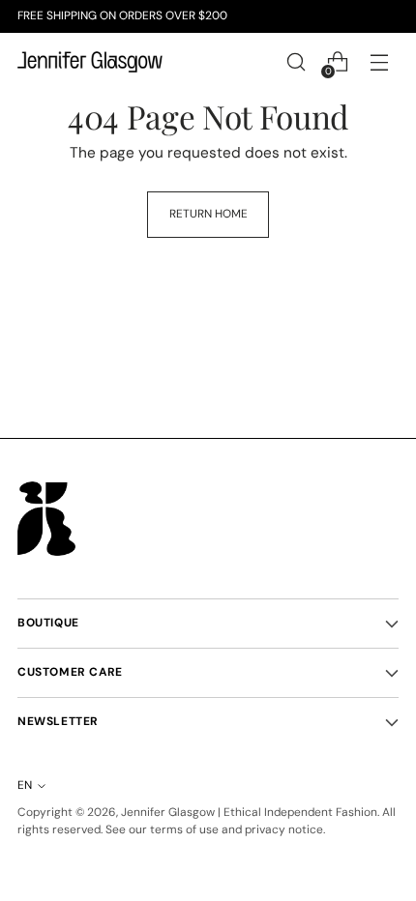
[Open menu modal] (379, 62)
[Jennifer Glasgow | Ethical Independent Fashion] (90, 62)
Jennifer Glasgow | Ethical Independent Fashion (249, 812)
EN (24, 785)
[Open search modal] (295, 62)
